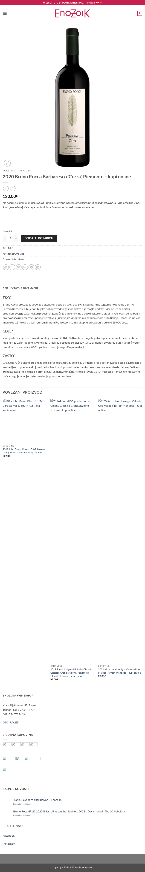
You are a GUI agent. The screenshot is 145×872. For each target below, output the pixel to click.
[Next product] (5, 188)
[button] (5, 13)
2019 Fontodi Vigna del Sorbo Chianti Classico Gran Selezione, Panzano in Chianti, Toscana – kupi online (71, 672)
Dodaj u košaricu (39, 238)
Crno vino (25, 170)
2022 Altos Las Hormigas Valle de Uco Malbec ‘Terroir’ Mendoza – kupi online (119, 671)
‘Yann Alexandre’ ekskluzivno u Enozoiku (37, 799)
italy (13, 259)
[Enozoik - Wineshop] (72, 13)
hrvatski (90, 2)
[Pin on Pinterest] (31, 267)
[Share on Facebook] (12, 267)
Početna (8, 170)
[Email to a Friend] (25, 267)
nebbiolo (21, 259)
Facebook (8, 835)
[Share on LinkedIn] (38, 267)
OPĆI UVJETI (11, 722)
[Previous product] (12, 188)
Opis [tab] (5, 288)
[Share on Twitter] (19, 267)
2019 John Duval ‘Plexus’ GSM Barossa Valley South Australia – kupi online (24, 451)
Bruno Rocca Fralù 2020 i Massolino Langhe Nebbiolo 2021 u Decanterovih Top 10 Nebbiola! (69, 811)
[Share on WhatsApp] (6, 267)
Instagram (9, 843)
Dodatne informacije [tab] (24, 288)
